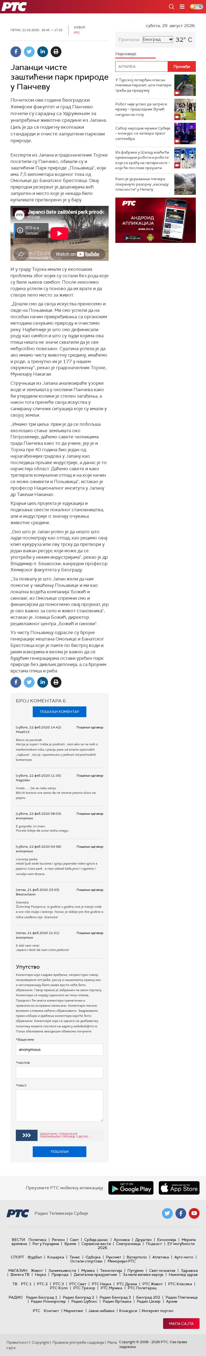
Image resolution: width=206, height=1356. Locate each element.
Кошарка (55, 1257)
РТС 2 (42, 1283)
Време (70, 1243)
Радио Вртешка (117, 1301)
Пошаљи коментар (59, 711)
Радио (16, 1297)
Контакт (51, 1310)
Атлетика (160, 1257)
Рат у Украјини (45, 1243)
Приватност (17, 1342)
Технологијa (111, 1270)
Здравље (189, 1270)
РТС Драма (127, 1283)
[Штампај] (56, 51)
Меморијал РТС (122, 1261)
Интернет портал (157, 1310)
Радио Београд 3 (115, 1297)
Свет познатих (162, 1270)
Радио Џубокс (84, 1301)
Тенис (74, 1257)
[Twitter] (29, 51)
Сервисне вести (96, 1243)
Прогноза (129, 39)
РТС (36, 1310)
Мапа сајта (181, 1323)
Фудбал (35, 1257)
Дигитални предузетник (95, 1274)
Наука (40, 1274)
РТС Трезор (84, 1287)
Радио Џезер (149, 1301)
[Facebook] (15, 51)
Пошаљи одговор (89, 727)
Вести (18, 1239)
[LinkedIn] (42, 51)
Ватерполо (137, 1257)
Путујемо (135, 1270)
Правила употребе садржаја (78, 1342)
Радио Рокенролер (48, 1301)
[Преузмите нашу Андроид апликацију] (130, 1188)
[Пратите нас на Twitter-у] (167, 1213)
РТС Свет (77, 1283)
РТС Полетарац (142, 1287)
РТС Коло (59, 1287)
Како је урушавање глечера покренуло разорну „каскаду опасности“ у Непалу (141, 184)
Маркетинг (73, 1310)
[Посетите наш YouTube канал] (194, 1213)
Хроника (122, 1239)
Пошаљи (60, 1151)
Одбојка (93, 1257)
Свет (74, 1239)
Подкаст (154, 1243)
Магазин (17, 1270)
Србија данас (96, 1239)
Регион (58, 1239)
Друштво (143, 1239)
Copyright (40, 1342)
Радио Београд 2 (78, 1297)
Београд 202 (148, 1297)
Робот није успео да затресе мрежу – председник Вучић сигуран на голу (141, 109)
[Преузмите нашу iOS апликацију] (179, 1188)
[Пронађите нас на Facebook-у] (180, 1213)
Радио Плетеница (181, 1297)
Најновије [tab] (125, 54)
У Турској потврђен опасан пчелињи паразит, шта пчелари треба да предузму (143, 85)
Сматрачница (128, 1243)
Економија (166, 1239)
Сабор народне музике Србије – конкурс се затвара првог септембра (142, 133)
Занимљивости (62, 1270)
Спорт (17, 1257)
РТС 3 (58, 1283)
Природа (60, 1274)
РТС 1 (26, 1283)
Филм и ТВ (20, 1274)
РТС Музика (111, 1287)
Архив (171, 1301)
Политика (37, 1239)
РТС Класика (180, 1283)
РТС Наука (101, 1283)
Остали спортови (86, 1261)
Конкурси (128, 1310)
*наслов (23, 1062)
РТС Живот (152, 1283)
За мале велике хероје (143, 1274)
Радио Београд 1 (41, 1297)
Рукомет (113, 1257)
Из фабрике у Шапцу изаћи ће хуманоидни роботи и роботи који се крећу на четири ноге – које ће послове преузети (142, 160)
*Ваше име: (25, 1039)
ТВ (14, 1283)
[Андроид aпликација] (155, 220)
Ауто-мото (183, 1257)
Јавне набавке (101, 1310)
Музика (88, 1270)
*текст (21, 1085)
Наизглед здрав (183, 1274)
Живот (37, 1270)
